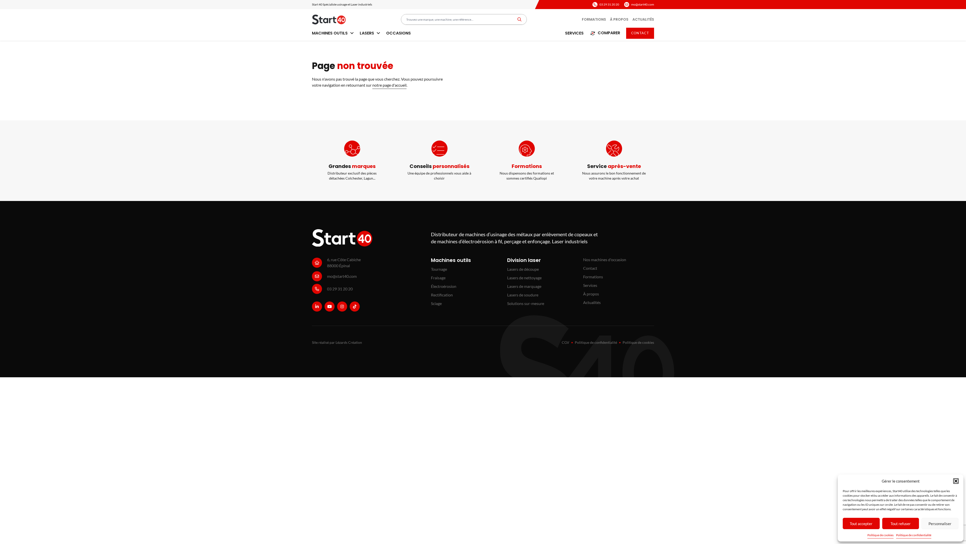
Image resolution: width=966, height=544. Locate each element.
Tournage (439, 269)
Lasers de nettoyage (524, 277)
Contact (640, 33)
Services (574, 33)
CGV (565, 342)
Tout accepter (861, 523)
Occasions (398, 33)
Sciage (436, 303)
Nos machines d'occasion (604, 259)
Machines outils (330, 33)
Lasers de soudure (522, 294)
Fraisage (438, 277)
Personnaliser (940, 523)
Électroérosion (443, 286)
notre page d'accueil (389, 85)
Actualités (643, 19)
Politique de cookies (880, 535)
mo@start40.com (642, 4)
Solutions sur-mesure (525, 303)
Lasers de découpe (523, 269)
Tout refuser (901, 523)
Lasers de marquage (524, 286)
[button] (955, 481)
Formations (594, 19)
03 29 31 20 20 (609, 4)
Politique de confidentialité (913, 535)
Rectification (442, 294)
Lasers (367, 33)
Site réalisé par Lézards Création (337, 342)
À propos (619, 19)
